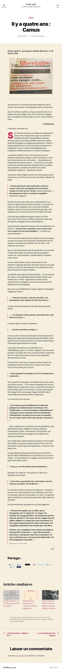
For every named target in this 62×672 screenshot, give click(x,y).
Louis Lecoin (36, 619)
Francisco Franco (45, 617)
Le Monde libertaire (26, 619)
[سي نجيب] (31, 4)
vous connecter (21, 656)
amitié (24, 617)
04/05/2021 (23, 36)
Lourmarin (44, 619)
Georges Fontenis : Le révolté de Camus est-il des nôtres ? (11, 603)
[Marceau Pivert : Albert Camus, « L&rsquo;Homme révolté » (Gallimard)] (31, 595)
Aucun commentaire (38, 36)
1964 (11, 617)
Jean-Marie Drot (15, 619)
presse (30, 17)
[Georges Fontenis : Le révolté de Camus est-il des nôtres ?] (11, 595)
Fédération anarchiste (33, 617)
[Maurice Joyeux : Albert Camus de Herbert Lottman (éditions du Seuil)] (50, 595)
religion (21, 621)
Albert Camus (17, 617)
